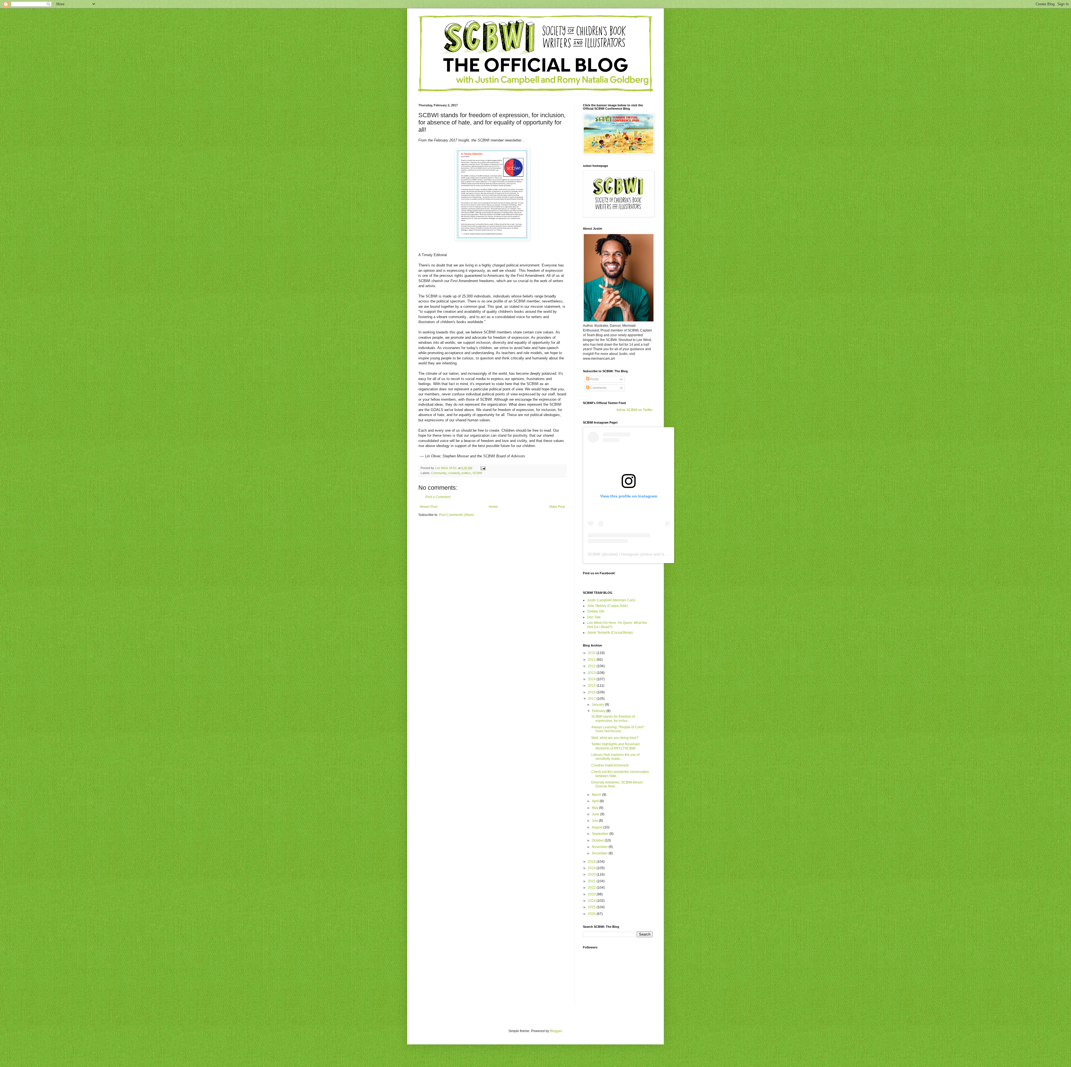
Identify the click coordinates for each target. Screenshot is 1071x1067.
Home (493, 507)
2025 (592, 907)
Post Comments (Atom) (456, 515)
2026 (592, 914)
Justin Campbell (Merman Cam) (611, 600)
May (595, 808)
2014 (592, 679)
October (598, 840)
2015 (592, 686)
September (600, 834)
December (600, 853)
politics (466, 473)
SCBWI (477, 473)
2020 (592, 874)
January (598, 704)
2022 (592, 888)
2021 (592, 881)
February (599, 711)
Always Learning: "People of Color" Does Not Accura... (617, 729)
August (597, 827)
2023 (592, 894)
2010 (592, 653)
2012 (592, 666)
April (596, 801)
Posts (594, 379)
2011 (592, 660)
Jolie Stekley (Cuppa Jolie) (607, 606)
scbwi (611, 554)
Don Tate (594, 617)
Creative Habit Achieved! (610, 765)
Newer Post (428, 507)
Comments (598, 388)
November (600, 847)
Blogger (556, 1031)
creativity (454, 473)
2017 (592, 699)
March (597, 795)
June (596, 814)
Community (438, 473)
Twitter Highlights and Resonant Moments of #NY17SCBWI (615, 746)
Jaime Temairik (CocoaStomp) (610, 633)
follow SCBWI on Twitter (635, 410)
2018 (592, 862)
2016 (592, 692)
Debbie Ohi (595, 611)
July (595, 821)
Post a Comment (437, 497)
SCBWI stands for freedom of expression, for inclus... (613, 718)
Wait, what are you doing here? (614, 738)
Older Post (557, 507)
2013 (592, 673)
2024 (592, 901)
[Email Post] (482, 468)
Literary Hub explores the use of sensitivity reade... (615, 757)
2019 (592, 868)
